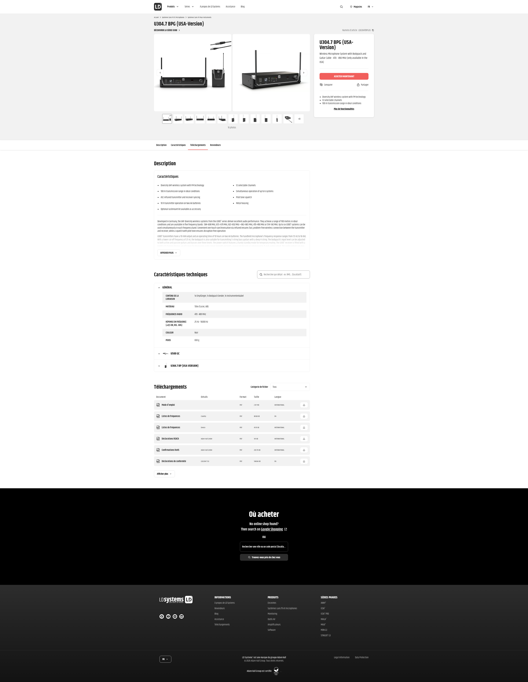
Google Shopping (272, 529)
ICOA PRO (325, 613)
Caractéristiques (178, 145)
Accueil (156, 17)
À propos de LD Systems (225, 602)
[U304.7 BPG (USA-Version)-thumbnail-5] (211, 119)
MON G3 (324, 629)
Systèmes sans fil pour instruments (199, 17)
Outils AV (271, 619)
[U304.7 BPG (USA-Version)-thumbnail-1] (166, 119)
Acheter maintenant (344, 76)
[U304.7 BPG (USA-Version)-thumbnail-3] (189, 119)
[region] (232, 72)
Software (272, 629)
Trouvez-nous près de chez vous (266, 557)
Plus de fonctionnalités (344, 108)
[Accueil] (158, 6)
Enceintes (272, 602)
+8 (299, 118)
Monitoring (272, 613)
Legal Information (342, 657)
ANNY (323, 602)
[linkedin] (181, 616)
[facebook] (162, 616)
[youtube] (168, 616)
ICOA (323, 608)
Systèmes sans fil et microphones (173, 17)
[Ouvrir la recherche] (341, 6)
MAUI (323, 624)
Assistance (219, 619)
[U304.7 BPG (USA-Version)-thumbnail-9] (255, 119)
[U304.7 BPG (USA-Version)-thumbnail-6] (222, 119)
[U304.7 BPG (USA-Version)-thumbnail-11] (277, 119)
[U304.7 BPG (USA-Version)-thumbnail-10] (266, 119)
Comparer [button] (328, 84)
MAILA (324, 619)
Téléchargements (198, 145)
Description (161, 145)
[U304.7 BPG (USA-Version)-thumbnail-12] (288, 119)
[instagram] (175, 616)
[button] (173, 7)
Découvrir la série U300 (165, 30)
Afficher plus (167, 252)
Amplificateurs (274, 624)
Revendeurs (215, 145)
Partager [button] (365, 84)
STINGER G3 (326, 635)
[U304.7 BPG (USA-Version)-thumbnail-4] (200, 119)
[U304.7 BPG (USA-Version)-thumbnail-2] (178, 119)
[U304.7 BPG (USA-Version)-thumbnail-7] (233, 119)
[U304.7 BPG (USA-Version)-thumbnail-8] (244, 119)
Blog (216, 613)
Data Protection (362, 657)
